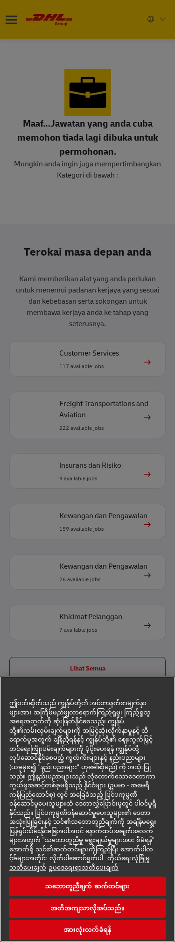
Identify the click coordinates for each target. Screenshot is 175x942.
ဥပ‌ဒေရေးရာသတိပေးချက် (84, 867)
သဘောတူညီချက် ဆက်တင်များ (87, 886)
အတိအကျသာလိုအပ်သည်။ (87, 908)
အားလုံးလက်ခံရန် (87, 929)
